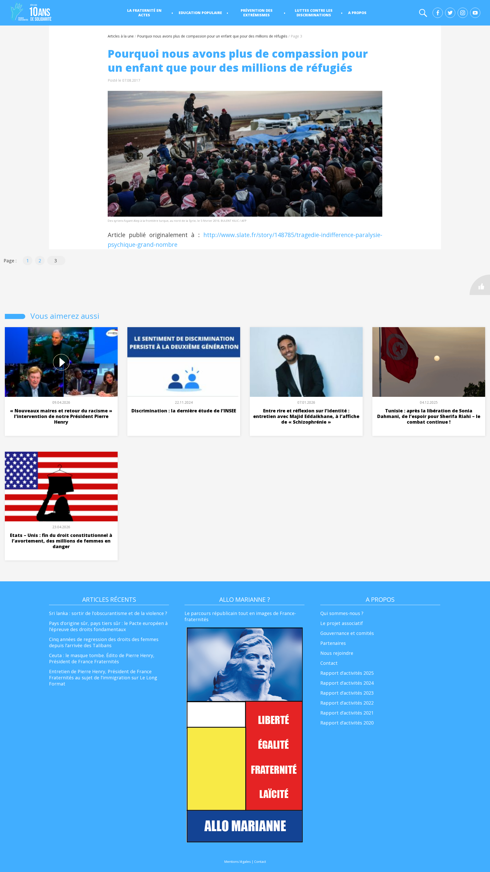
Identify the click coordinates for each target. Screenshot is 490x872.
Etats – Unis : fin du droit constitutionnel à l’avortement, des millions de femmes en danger (61, 540)
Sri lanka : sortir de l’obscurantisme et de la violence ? (108, 613)
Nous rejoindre (336, 653)
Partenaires (333, 643)
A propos (357, 12)
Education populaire (200, 12)
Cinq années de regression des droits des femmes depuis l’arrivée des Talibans (103, 642)
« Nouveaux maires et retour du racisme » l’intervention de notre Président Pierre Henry (61, 416)
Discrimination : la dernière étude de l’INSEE (183, 411)
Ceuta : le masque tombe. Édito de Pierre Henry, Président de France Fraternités (101, 658)
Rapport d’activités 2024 (347, 683)
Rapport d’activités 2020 (347, 723)
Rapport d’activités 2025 (347, 673)
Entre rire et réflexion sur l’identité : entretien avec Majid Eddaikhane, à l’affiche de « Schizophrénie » (306, 416)
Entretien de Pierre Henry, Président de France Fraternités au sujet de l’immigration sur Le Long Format (103, 677)
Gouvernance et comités (347, 633)
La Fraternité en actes (144, 12)
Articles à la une (121, 36)
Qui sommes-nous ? (341, 613)
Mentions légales (237, 861)
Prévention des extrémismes (257, 12)
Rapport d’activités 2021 (347, 713)
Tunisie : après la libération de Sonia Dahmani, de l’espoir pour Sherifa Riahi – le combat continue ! (428, 416)
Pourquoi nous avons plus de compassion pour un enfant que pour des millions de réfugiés (212, 36)
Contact (329, 663)
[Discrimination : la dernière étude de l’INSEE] (183, 362)
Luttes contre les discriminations (314, 12)
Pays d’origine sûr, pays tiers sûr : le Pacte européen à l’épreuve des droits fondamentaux (108, 626)
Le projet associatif (341, 623)
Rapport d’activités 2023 (347, 693)
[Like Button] (480, 285)
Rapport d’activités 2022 (347, 703)
